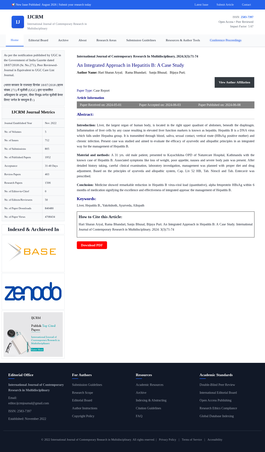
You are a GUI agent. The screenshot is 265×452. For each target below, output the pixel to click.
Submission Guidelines (141, 40)
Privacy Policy (167, 439)
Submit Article (225, 4)
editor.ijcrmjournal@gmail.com (28, 403)
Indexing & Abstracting (151, 400)
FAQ (139, 416)
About (82, 40)
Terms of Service (192, 439)
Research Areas (106, 40)
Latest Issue (201, 4)
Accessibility (214, 439)
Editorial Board (38, 40)
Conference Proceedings (225, 40)
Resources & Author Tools (183, 40)
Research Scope (82, 392)
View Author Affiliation (234, 82)
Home (15, 40)
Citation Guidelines (148, 408)
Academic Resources (149, 384)
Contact (246, 4)
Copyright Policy (83, 416)
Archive (63, 40)
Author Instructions (84, 408)
